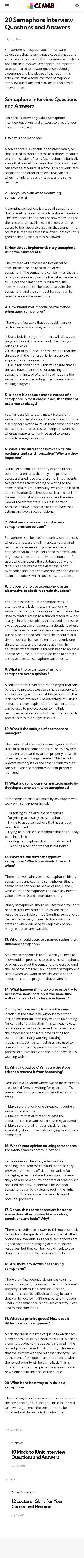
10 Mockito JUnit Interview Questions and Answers (38, 1454)
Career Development (24, 1492)
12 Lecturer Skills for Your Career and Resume (37, 1503)
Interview (17, 1442)
